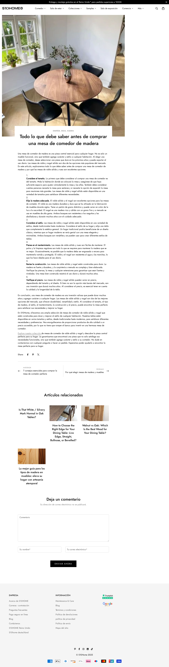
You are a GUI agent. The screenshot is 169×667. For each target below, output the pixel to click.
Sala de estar (56, 8)
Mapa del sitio (62, 627)
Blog (11, 618)
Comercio (126, 8)
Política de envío (63, 623)
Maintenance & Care (65, 601)
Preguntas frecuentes (18, 609)
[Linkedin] (88, 649)
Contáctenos (14, 623)
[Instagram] (83, 649)
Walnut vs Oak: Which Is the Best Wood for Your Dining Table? (95, 429)
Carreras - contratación (19, 605)
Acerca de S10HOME (18, 601)
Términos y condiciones (66, 609)
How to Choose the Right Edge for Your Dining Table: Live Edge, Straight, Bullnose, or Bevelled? (63, 433)
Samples (90, 8)
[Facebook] (27, 355)
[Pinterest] (33, 355)
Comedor (39, 8)
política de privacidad (65, 618)
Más (139, 8)
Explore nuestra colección (29, 333)
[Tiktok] (92, 649)
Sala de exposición (109, 8)
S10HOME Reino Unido (19, 627)
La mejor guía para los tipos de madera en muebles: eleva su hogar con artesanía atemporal (32, 476)
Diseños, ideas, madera (63, 131)
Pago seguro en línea (18, 614)
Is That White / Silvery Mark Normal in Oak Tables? (32, 413)
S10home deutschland (19, 632)
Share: (21, 354)
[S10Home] (12, 8)
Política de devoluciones (66, 614)
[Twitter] (38, 355)
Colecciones (74, 8)
